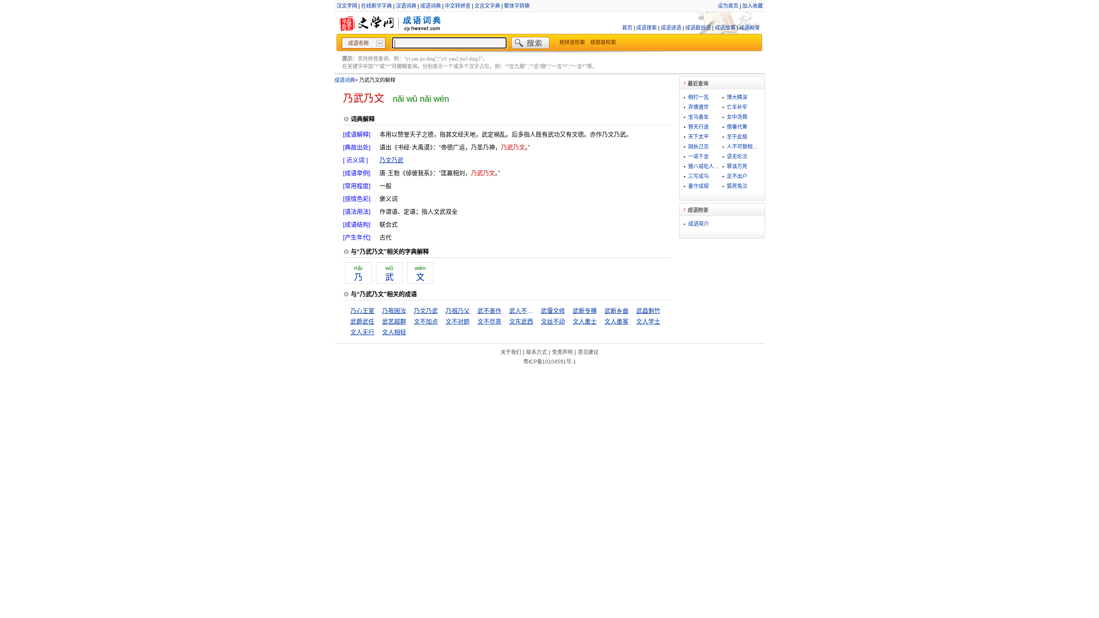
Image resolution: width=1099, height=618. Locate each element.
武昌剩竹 (648, 310)
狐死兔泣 (737, 186)
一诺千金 (698, 157)
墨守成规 (698, 186)
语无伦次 (737, 157)
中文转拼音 (458, 6)
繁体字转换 (517, 6)
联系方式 (536, 352)
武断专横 (585, 310)
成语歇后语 (698, 28)
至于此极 (737, 137)
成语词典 (430, 6)
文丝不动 (553, 321)
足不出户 (737, 176)
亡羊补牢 (737, 107)
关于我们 (511, 352)
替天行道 (698, 127)
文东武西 (521, 321)
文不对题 (458, 321)
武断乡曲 (616, 310)
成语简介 (698, 224)
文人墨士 (585, 321)
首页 (627, 28)
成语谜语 (671, 28)
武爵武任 (362, 321)
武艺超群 (394, 321)
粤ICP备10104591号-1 (549, 362)
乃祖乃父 (458, 310)
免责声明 (562, 352)
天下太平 (698, 137)
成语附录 (749, 28)
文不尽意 (489, 321)
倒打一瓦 (698, 97)
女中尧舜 (737, 117)
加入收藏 (752, 6)
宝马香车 (698, 117)
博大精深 (737, 97)
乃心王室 (362, 310)
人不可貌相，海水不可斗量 (758, 147)
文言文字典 (487, 6)
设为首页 (728, 6)
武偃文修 (553, 310)
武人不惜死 (524, 310)
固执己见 (698, 147)
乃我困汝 (394, 310)
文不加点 (426, 321)
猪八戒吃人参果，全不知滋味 (721, 167)
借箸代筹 (737, 127)
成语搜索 (646, 28)
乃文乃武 (391, 160)
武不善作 (489, 310)
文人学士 (648, 321)
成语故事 (725, 28)
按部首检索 (603, 42)
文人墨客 (616, 321)
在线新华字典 (376, 6)
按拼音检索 (572, 42)
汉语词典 (406, 6)
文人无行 (362, 332)
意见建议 (588, 352)
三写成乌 (698, 176)
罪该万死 (737, 167)
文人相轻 (394, 332)
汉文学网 (347, 6)
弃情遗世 (698, 107)
